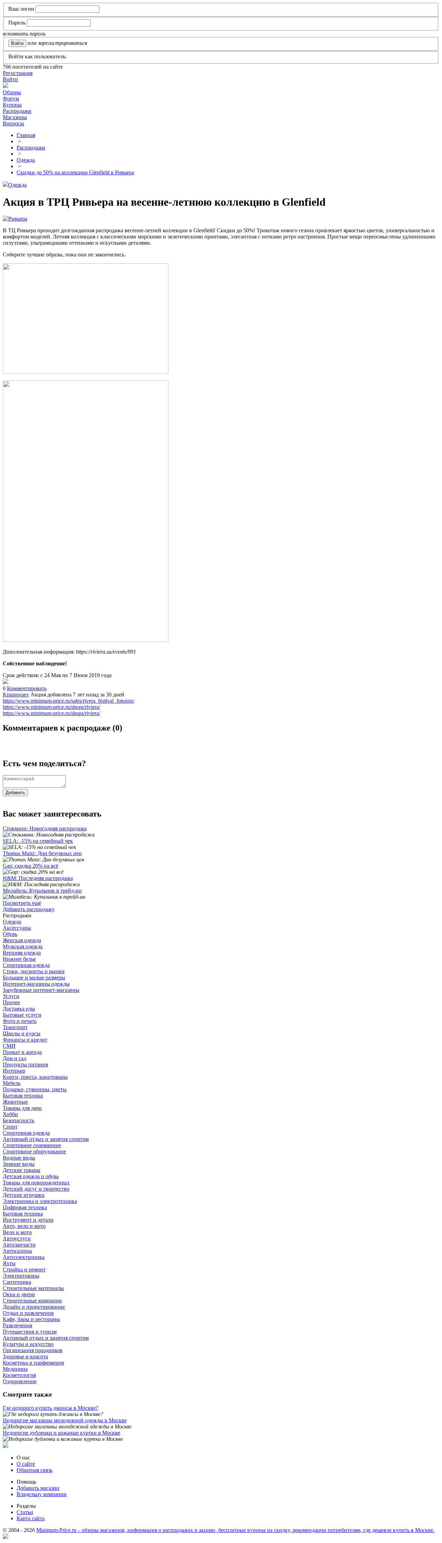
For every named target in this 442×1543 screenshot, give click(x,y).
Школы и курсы (21, 1033)
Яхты (9, 1263)
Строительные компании (32, 1300)
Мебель (11, 1083)
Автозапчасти (19, 1245)
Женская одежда (22, 940)
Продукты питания (25, 1064)
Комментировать (27, 688)
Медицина (15, 1369)
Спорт (10, 1127)
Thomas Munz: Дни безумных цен (42, 853)
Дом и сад (14, 1058)
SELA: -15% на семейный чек (38, 841)
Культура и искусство (28, 1344)
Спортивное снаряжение (32, 1145)
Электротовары (21, 1276)
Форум (11, 98)
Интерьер (14, 1071)
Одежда (17, 185)
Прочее (11, 1002)
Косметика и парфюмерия (33, 1363)
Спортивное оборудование (34, 1151)
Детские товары (21, 1170)
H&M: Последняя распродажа (38, 878)
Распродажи (17, 111)
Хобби (10, 1114)
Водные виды (19, 1158)
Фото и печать (20, 1021)
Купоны (12, 105)
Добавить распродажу (29, 909)
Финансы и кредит (25, 1040)
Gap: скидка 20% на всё (30, 866)
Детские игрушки (24, 1195)
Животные (15, 1102)
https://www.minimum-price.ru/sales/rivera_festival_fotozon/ (68, 701)
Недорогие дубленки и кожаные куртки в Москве (61, 1433)
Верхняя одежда (22, 953)
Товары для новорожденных (36, 1182)
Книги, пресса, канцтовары (35, 1077)
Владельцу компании (42, 1494)
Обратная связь (34, 1470)
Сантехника (17, 1282)
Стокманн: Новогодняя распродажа (45, 828)
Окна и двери (19, 1294)
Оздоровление (20, 1381)
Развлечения (17, 1325)
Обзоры (12, 92)
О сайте (26, 1464)
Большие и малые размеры (34, 977)
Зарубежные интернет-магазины (41, 990)
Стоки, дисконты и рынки (34, 971)
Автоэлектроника (24, 1257)
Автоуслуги (17, 1238)
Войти (10, 79)
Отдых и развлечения (28, 1313)
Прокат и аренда (22, 1052)
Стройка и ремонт (24, 1269)
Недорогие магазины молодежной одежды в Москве (65, 1420)
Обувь (10, 934)
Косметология (19, 1375)
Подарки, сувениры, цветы (35, 1089)
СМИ (9, 1046)
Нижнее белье (19, 959)
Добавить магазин (38, 1488)
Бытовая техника (23, 1095)
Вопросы (13, 123)
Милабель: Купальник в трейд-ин (42, 890)
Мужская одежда (22, 946)
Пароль (17, 23)
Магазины (15, 117)
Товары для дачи (22, 1108)
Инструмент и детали (28, 1220)
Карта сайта (31, 1518)
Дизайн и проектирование (34, 1307)
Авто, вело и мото (24, 1226)
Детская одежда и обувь (31, 1176)
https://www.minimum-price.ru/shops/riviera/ (51, 707)
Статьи (25, 1512)
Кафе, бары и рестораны (31, 1319)
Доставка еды (19, 1009)
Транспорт (15, 1027)
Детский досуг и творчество (36, 1189)
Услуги (11, 996)
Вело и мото (17, 1232)
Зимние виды (19, 1164)
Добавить (15, 792)
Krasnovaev (16, 694)
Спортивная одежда (26, 965)
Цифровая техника (25, 1207)
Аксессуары (17, 928)
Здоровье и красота (25, 1356)
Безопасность (18, 1120)
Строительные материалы (33, 1288)
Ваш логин (21, 9)
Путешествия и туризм (30, 1332)
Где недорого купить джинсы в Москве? (50, 1408)
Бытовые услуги (22, 1015)
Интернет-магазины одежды (36, 984)
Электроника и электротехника (40, 1201)
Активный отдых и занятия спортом (46, 1139)
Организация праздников (33, 1350)
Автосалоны (17, 1251)
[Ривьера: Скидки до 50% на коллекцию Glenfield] (5, 682)
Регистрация (17, 73)
